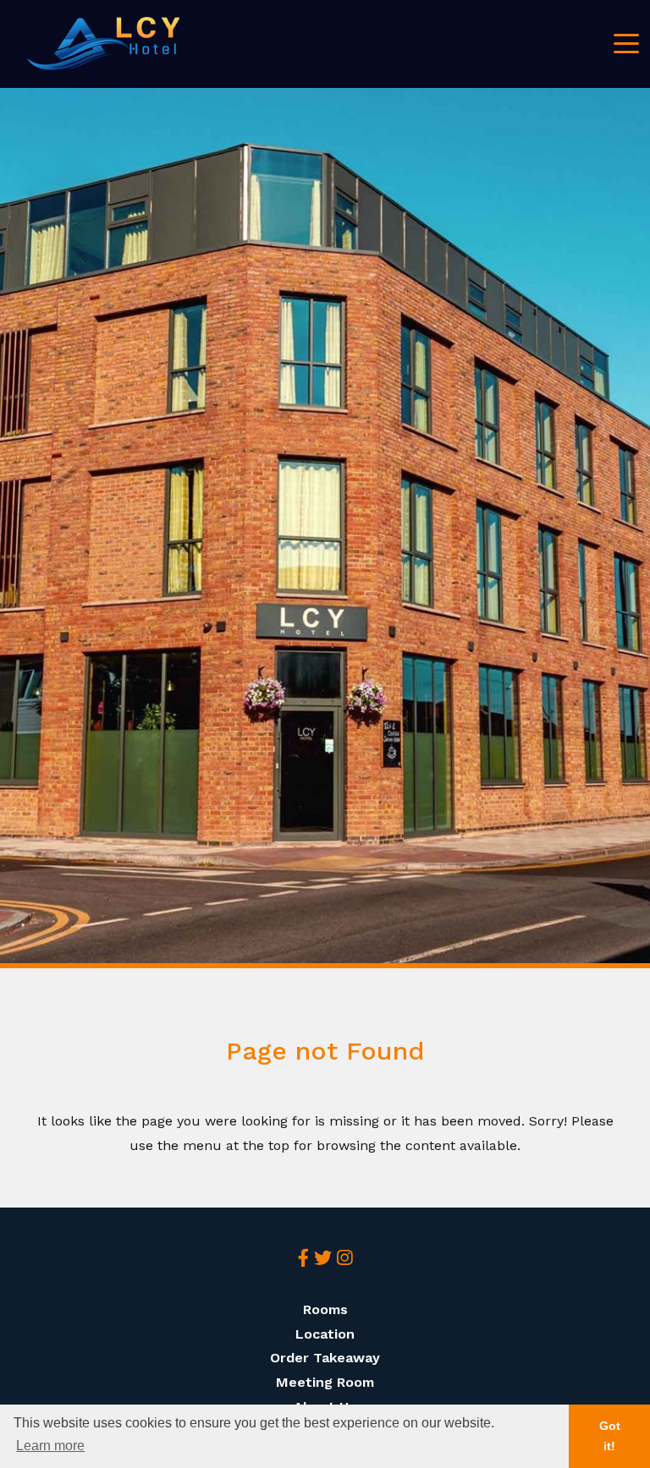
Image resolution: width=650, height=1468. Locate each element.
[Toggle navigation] (626, 42)
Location (325, 1334)
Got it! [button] (609, 1436)
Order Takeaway (325, 1358)
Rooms (325, 1309)
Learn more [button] (50, 1445)
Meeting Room (325, 1382)
